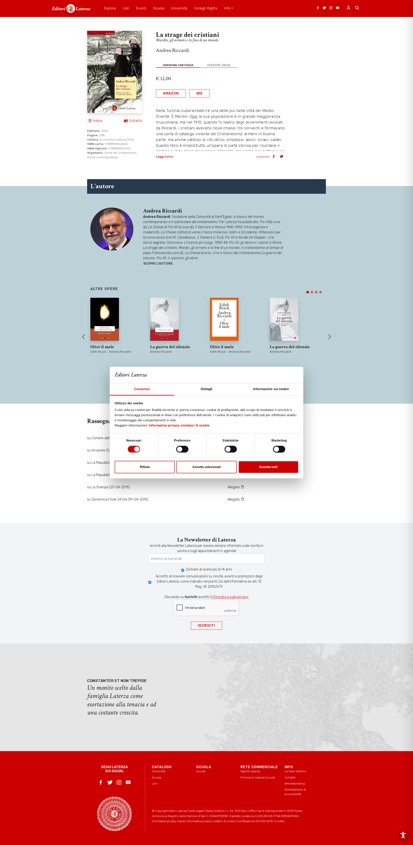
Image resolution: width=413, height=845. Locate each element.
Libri (154, 783)
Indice (97, 121)
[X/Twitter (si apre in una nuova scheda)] (324, 8)
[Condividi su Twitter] (282, 157)
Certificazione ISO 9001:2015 (255, 821)
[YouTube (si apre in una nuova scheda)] (337, 8)
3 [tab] (316, 292)
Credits (279, 821)
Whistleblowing (295, 783)
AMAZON (171, 93)
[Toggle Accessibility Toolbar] (403, 835)
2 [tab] (312, 292)
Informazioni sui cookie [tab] (271, 389)
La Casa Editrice (295, 771)
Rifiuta (145, 467)
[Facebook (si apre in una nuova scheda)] (318, 8)
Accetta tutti (268, 467)
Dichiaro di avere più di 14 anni (209, 569)
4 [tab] (320, 292)
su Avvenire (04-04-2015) (107, 450)
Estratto (135, 121)
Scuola (156, 777)
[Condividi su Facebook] (274, 157)
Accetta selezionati (206, 467)
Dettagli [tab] (207, 389)
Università (158, 771)
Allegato (234, 487)
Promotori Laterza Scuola (257, 777)
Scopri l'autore (158, 263)
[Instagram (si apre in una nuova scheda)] (331, 8)
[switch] (182, 449)
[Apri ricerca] (357, 8)
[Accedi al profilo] (348, 8)
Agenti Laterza (250, 771)
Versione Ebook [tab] (219, 65)
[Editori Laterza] (71, 8)
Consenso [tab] (142, 389)
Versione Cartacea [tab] (178, 65)
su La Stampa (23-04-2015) (108, 487)
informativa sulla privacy (230, 597)
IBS (199, 93)
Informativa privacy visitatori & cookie (179, 425)
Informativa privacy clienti (168, 821)
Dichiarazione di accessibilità (295, 791)
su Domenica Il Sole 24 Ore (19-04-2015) (117, 499)
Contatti (290, 777)
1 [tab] (307, 292)
